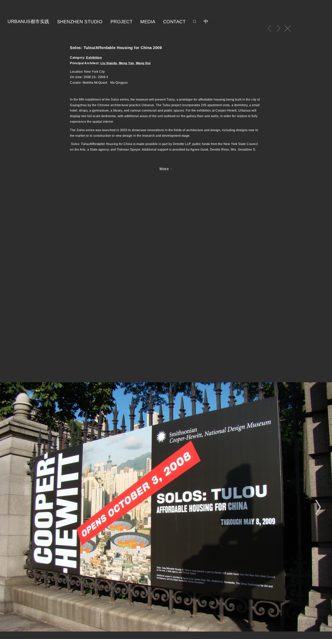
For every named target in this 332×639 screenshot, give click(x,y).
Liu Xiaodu (108, 63)
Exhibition (94, 57)
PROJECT (121, 21)
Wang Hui (143, 63)
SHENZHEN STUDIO (80, 21)
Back (287, 28)
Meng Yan (126, 63)
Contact (174, 21)
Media (147, 21)
